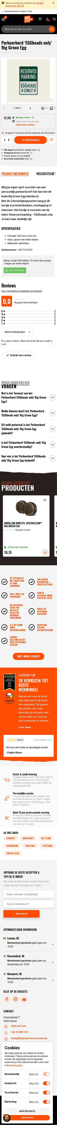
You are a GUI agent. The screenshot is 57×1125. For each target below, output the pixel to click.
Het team (46, 838)
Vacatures (28, 838)
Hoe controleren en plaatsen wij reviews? (21, 291)
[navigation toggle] (53, 19)
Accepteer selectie (27, 1111)
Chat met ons (18, 1026)
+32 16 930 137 (19, 1032)
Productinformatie (15, 173)
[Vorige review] (4, 344)
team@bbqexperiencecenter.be (29, 1038)
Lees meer (25, 727)
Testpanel (47, 846)
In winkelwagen (30, 139)
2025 (16, 159)
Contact (10, 838)
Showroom (12, 846)
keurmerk (16, 153)
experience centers (25, 124)
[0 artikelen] (4, 19)
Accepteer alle (27, 1117)
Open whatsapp (16, 270)
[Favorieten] (40, 19)
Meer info (33, 1074)
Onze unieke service (28, 656)
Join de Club (12, 853)
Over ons (30, 846)
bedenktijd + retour (20, 150)
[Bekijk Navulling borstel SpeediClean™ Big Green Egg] (26, 526)
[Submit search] (52, 29)
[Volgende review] (52, 344)
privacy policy (16, 1065)
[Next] (30, 108)
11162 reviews (40, 740)
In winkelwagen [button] (45, 552)
